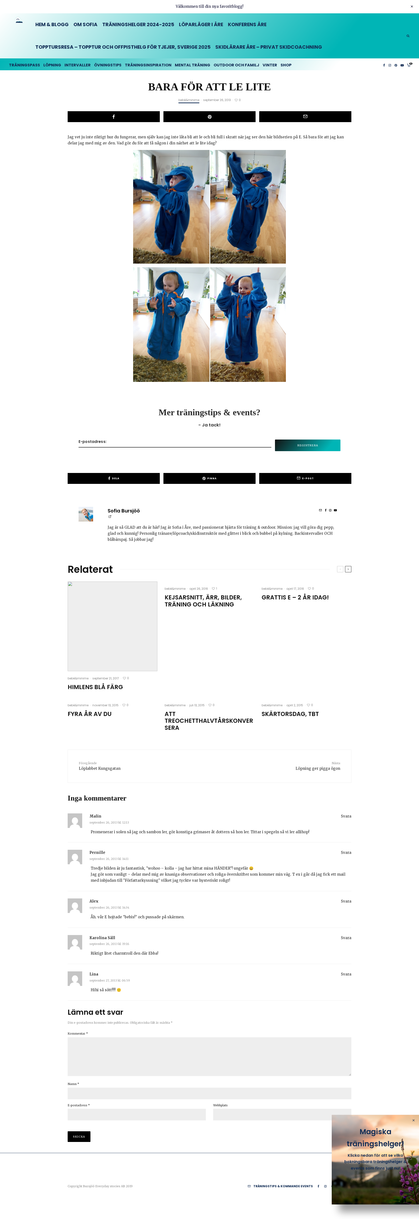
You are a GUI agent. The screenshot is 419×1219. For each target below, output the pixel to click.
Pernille (97, 852)
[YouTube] (402, 64)
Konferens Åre (247, 24)
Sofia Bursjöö (124, 510)
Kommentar (78, 1033)
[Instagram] (390, 64)
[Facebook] (384, 64)
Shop (286, 65)
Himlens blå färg (95, 687)
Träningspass (24, 65)
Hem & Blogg (52, 24)
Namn (73, 1084)
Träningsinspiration (148, 65)
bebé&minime (188, 100)
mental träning (192, 65)
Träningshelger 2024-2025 (138, 24)
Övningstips (107, 65)
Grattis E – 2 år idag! (295, 597)
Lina (93, 974)
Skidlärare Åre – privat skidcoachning (268, 47)
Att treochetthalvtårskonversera (209, 721)
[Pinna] (209, 116)
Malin (95, 816)
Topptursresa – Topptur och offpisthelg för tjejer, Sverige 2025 (122, 47)
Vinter (270, 65)
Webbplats (220, 1105)
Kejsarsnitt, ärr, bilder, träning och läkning (203, 601)
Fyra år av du (90, 714)
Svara (346, 816)
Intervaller (77, 65)
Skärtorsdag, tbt (290, 714)
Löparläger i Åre (201, 24)
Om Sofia (85, 24)
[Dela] (114, 116)
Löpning (52, 65)
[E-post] (305, 116)
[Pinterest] (396, 64)
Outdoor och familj (236, 65)
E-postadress (79, 1105)
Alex (93, 901)
